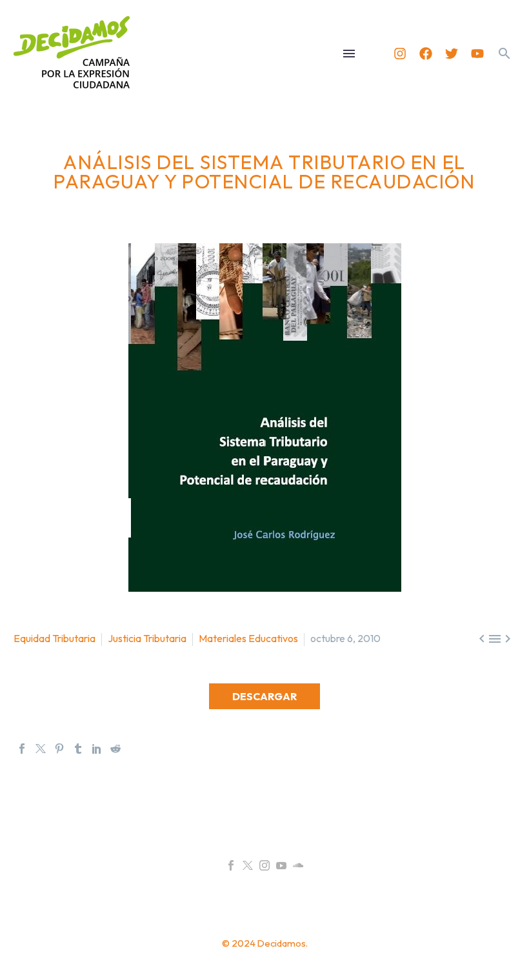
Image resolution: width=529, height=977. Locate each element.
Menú (349, 53)
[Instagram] (400, 53)
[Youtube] (477, 53)
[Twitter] (451, 53)
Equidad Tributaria (54, 638)
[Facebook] (425, 53)
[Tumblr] (78, 748)
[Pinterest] (59, 748)
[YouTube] (281, 865)
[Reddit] (115, 748)
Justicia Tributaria (147, 638)
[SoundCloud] (298, 865)
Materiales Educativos (248, 638)
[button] (504, 53)
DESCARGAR (264, 696)
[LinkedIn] (97, 748)
